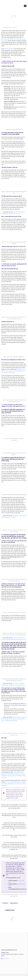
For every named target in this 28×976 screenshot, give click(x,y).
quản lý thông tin (14, 903)
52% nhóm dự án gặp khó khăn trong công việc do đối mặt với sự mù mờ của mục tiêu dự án (13, 371)
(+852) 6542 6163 (5, 958)
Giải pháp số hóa (17, 7)
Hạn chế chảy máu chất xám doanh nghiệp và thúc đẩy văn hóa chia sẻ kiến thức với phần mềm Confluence (14, 719)
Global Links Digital (9, 48)
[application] (27, 975)
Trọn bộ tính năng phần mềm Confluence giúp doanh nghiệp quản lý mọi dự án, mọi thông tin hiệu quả (13, 783)
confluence (5, 903)
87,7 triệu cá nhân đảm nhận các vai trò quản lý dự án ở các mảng (13, 39)
